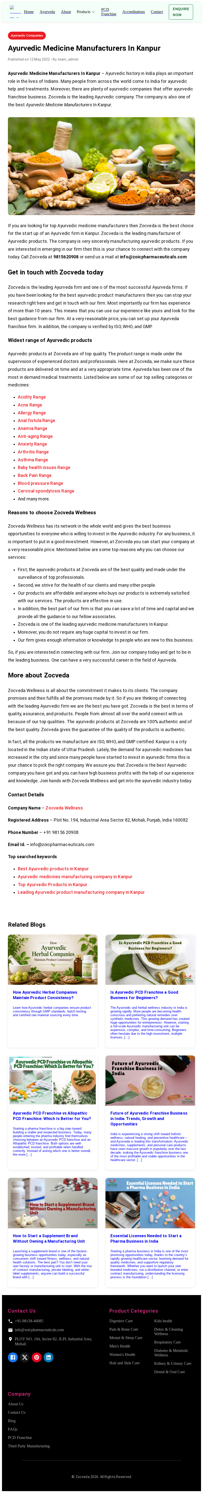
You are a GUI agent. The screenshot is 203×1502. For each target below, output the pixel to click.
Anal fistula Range (36, 420)
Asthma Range (33, 459)
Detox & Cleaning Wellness (168, 1331)
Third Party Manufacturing (29, 1446)
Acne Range (30, 405)
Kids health (163, 1321)
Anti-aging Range (35, 436)
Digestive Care (121, 1321)
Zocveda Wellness (64, 808)
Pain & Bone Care (123, 1329)
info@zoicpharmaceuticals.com (39, 1330)
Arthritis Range (33, 451)
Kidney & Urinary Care (172, 1363)
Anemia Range (32, 428)
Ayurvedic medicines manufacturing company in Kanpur (75, 876)
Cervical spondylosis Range (46, 491)
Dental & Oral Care (169, 1372)
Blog (12, 1421)
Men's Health (119, 1346)
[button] (27, 36)
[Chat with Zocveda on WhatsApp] (6, 1498)
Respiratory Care (167, 1342)
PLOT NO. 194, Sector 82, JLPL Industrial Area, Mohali (53, 1341)
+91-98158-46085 (29, 1321)
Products (83, 12)
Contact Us (16, 1412)
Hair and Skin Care (124, 1363)
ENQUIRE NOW (181, 12)
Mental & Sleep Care (125, 1338)
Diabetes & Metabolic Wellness (171, 1352)
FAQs (12, 1429)
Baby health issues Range (44, 467)
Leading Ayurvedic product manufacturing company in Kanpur (81, 892)
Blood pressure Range (40, 483)
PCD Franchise (20, 1437)
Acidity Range (32, 397)
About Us (15, 1404)
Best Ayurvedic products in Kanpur (53, 868)
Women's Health (122, 1354)
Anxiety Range (32, 444)
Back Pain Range (34, 475)
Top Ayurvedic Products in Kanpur (52, 884)
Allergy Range (32, 412)
